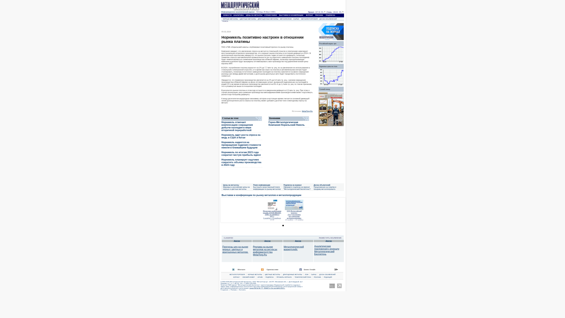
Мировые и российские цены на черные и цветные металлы (236, 188)
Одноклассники (272, 269)
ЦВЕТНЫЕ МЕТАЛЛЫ (248, 19)
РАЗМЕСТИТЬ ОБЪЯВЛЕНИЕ (331, 238)
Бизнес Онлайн (309, 269)
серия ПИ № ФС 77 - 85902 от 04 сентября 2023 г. (267, 288)
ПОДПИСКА (330, 15)
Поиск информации (261, 185)
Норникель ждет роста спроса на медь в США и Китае (240, 136)
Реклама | (235, 290)
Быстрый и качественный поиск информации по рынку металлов (267, 188)
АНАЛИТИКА (238, 15)
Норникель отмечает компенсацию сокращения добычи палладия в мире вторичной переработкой (237, 126)
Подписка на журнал (293, 185)
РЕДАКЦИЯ (328, 277)
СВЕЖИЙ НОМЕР (248, 277)
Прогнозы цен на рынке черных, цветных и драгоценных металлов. (235, 249)
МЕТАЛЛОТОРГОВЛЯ (309, 19)
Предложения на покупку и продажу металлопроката (325, 188)
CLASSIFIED (227, 238)
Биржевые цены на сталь (328, 66)
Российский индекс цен (327, 44)
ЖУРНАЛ (309, 15)
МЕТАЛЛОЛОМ (285, 19)
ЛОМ (306, 274)
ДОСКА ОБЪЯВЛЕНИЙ (328, 19)
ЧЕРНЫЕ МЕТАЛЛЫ (230, 19)
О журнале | (226, 290)
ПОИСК (225, 21)
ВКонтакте (241, 269)
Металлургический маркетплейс (294, 248)
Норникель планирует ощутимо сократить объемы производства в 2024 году (241, 162)
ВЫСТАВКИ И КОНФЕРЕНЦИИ (291, 15)
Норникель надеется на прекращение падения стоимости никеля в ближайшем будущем (241, 145)
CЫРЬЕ (313, 274)
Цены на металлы (231, 185)
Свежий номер (324, 89)
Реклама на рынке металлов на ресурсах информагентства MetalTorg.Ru (265, 251)
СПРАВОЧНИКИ (270, 15)
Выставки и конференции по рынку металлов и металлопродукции (261, 195)
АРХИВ (260, 277)
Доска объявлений (322, 185)
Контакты (242, 290)
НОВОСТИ (227, 15)
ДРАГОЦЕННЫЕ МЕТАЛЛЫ (268, 19)
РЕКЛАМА (319, 15)
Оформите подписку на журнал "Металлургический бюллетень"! (297, 188)
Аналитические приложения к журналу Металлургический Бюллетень (326, 250)
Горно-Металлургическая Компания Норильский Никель (287, 123)
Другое (237, 241)
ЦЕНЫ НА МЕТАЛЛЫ (254, 15)
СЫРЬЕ (296, 19)
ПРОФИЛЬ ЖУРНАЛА (284, 277)
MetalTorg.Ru (307, 111)
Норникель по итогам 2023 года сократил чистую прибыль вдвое (241, 153)
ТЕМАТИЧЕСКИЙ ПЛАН (303, 277)
